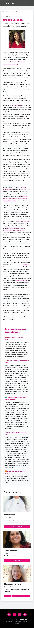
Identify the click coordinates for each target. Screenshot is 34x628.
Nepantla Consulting (21, 280)
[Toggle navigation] (27, 3)
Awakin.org (9, 3)
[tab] (3, 11)
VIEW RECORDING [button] (18, 526)
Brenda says (26, 264)
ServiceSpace (23, 619)
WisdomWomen (16, 105)
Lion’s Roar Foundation (23, 221)
